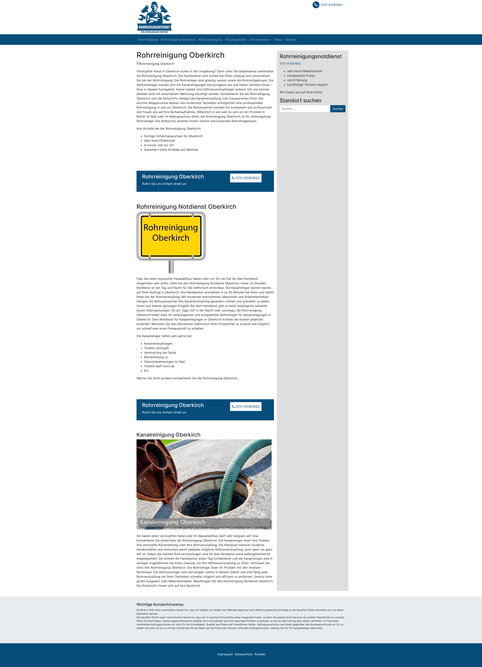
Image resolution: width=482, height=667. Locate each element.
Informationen (259, 39)
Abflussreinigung (210, 39)
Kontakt (290, 39)
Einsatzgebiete (235, 39)
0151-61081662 (332, 5)
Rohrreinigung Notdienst (178, 39)
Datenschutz (244, 654)
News (278, 39)
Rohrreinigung (148, 39)
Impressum (225, 654)
